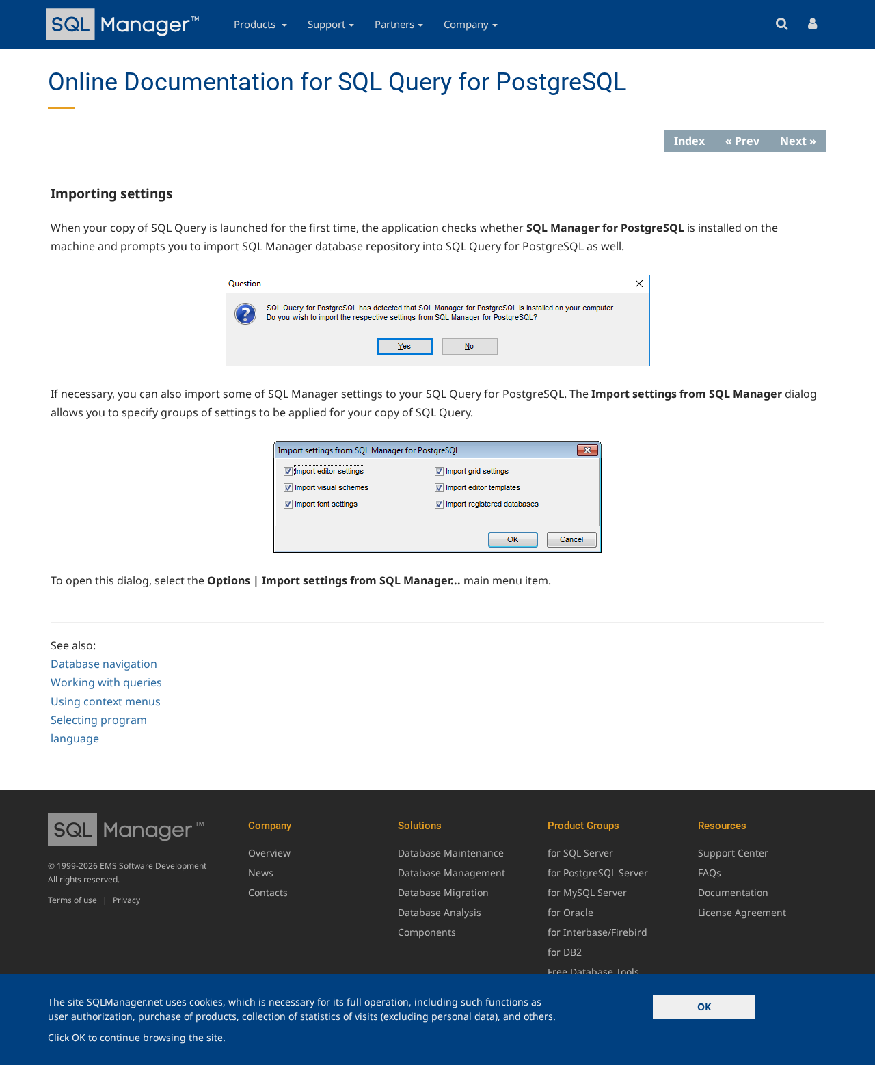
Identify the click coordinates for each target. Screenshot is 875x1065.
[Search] (782, 24)
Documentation (733, 892)
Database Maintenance (451, 852)
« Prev (742, 140)
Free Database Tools (593, 971)
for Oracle (570, 912)
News (260, 872)
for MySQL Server (587, 892)
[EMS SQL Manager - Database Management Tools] (124, 24)
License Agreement (742, 912)
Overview (269, 852)
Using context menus (106, 701)
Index (689, 140)
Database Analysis (439, 912)
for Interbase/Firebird (597, 932)
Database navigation (104, 663)
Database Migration (443, 892)
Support (326, 24)
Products (256, 24)
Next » (798, 140)
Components (427, 932)
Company (466, 24)
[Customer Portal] (812, 24)
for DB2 (565, 951)
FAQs (709, 872)
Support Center (733, 852)
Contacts (268, 892)
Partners (394, 24)
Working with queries (106, 682)
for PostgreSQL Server (598, 872)
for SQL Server (580, 852)
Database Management (451, 872)
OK (704, 1006)
